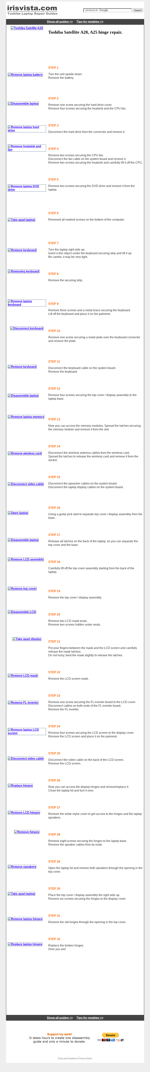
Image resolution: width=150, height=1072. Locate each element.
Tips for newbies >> (89, 21)
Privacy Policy (85, 1058)
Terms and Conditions (67, 1058)
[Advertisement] (74, 49)
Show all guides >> (60, 21)
